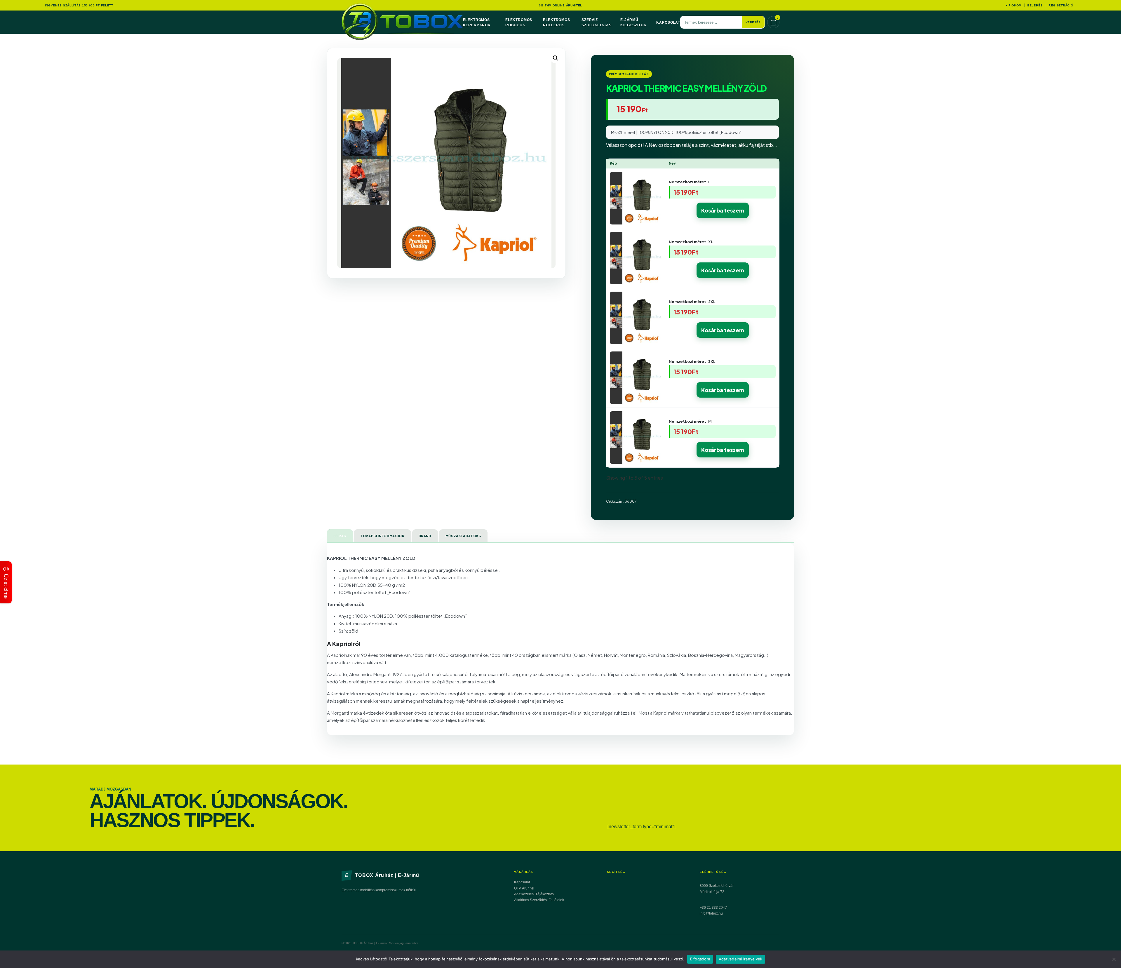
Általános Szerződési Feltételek (539, 900)
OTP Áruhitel (524, 888)
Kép (613, 163)
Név (672, 163)
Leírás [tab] (339, 536)
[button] (555, 58)
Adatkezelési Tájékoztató (534, 894)
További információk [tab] (382, 536)
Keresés (753, 22)
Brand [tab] (425, 536)
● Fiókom (1013, 5)
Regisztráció (1061, 5)
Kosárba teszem (722, 210)
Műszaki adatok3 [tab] (463, 536)
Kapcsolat (668, 22)
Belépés (1035, 5)
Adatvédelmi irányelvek (741, 959)
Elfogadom (700, 959)
